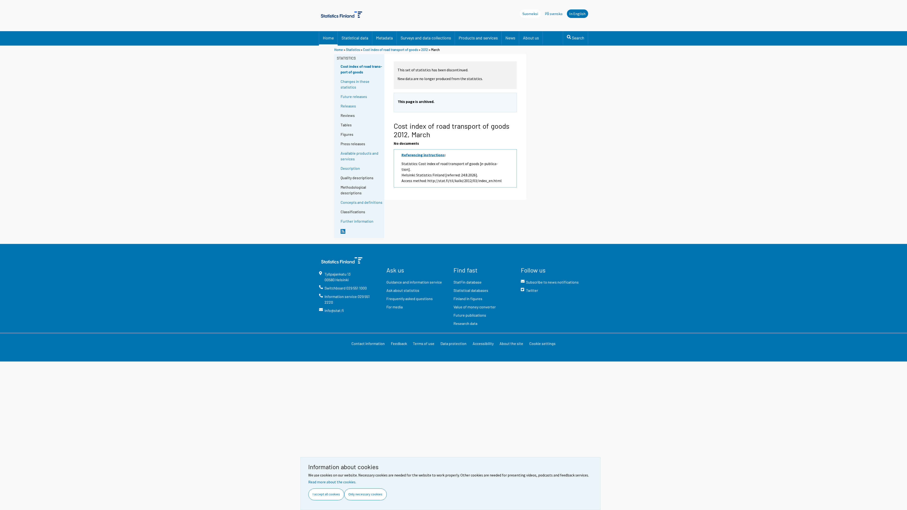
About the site (511, 343)
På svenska (553, 13)
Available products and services (359, 156)
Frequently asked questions (409, 298)
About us (531, 37)
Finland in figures (468, 298)
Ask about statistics (402, 290)
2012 (424, 50)
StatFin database (468, 282)
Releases (348, 106)
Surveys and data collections (426, 37)
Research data (465, 323)
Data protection (453, 343)
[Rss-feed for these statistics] (361, 233)
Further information (357, 221)
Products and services (478, 37)
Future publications (470, 315)
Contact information (368, 343)
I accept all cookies (326, 494)
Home (328, 37)
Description (350, 168)
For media (394, 307)
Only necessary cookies (365, 494)
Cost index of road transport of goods (390, 50)
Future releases (354, 96)
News (510, 37)
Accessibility (483, 343)
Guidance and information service (414, 282)
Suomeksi (530, 13)
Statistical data (355, 37)
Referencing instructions (423, 155)
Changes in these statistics (355, 84)
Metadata (384, 37)
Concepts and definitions (361, 202)
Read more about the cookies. (332, 482)
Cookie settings (542, 343)
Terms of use (423, 343)
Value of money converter (475, 307)
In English (577, 13)
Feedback (399, 343)
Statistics (353, 50)
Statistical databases (471, 290)
